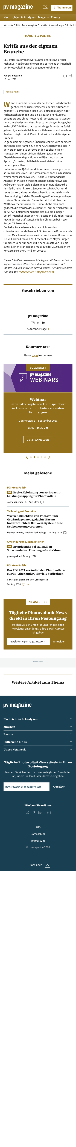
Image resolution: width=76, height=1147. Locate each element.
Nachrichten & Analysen (20, 17)
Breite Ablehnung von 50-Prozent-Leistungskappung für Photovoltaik (34, 494)
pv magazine (15, 76)
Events (55, 17)
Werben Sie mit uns (38, 805)
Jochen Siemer (15, 502)
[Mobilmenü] (45, 7)
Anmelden (59, 641)
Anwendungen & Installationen (25, 542)
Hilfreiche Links (15, 742)
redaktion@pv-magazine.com (36, 272)
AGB (38, 827)
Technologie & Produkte (34, 25)
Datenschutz (38, 834)
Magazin (43, 17)
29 (27, 584)
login (35, 355)
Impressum (38, 841)
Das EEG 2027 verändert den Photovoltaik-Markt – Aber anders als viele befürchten (36, 571)
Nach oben (36, 865)
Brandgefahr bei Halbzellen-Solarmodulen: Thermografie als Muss (34, 548)
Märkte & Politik (12, 25)
